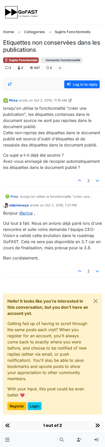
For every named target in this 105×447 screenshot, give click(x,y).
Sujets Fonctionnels (22, 60)
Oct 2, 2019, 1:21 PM (61, 205)
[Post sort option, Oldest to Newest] (10, 84)
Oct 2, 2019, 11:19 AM (50, 100)
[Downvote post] (97, 180)
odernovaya (19, 205)
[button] (7, 440)
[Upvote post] (79, 180)
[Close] (95, 301)
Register (17, 406)
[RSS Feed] (60, 68)
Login (34, 406)
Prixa (13, 100)
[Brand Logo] (21, 12)
